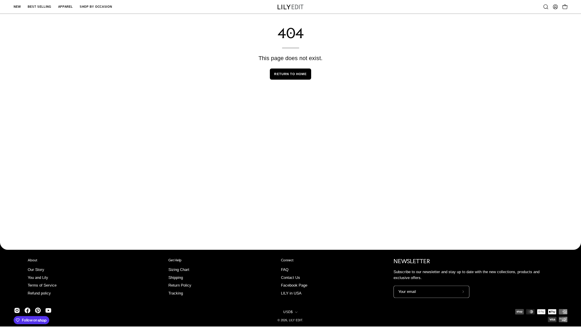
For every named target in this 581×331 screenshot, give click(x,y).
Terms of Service (42, 285)
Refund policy (39, 293)
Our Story (36, 269)
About (32, 260)
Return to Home (290, 74)
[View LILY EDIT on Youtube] (48, 310)
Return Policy (179, 285)
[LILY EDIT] (290, 7)
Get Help (175, 260)
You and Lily (38, 277)
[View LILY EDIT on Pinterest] (37, 310)
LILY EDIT (295, 320)
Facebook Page (294, 285)
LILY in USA (291, 293)
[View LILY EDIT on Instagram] (17, 310)
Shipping (175, 277)
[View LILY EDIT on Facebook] (27, 310)
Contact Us (290, 277)
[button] (546, 7)
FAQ (284, 269)
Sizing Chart (178, 269)
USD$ (288, 312)
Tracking (175, 293)
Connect (287, 260)
